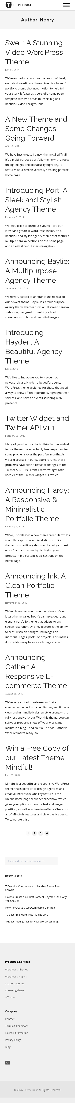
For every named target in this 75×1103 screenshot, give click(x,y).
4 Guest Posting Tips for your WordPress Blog (32, 921)
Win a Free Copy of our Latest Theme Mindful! (37, 757)
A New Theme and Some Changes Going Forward (36, 128)
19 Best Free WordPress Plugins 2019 (26, 914)
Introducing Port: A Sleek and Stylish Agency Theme (36, 200)
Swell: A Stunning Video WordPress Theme (34, 52)
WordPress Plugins (16, 976)
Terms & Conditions (16, 1026)
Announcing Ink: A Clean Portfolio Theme (35, 585)
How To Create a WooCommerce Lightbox (30, 907)
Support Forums (14, 983)
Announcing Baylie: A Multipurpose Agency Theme (37, 271)
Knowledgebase (14, 990)
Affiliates (10, 997)
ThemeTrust (30, 1090)
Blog (8, 1047)
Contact (9, 1019)
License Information (16, 1032)
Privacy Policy (13, 1039)
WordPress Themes (16, 969)
